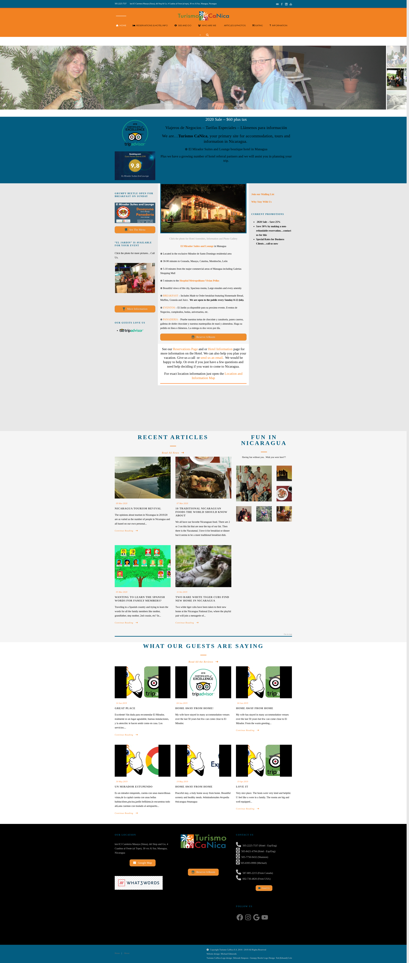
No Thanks (391, 484)
